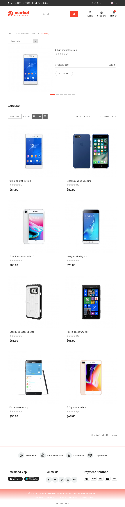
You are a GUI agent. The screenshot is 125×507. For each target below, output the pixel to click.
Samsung (44, 33)
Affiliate (51, 497)
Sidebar (15, 116)
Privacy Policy (86, 497)
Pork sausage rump (18, 407)
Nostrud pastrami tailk (78, 331)
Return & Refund (55, 455)
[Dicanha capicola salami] (91, 151)
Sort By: (78, 116)
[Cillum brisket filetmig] (30, 69)
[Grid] (34, 116)
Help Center (31, 455)
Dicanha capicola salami (79, 180)
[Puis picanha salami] (91, 377)
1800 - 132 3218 (23, 3)
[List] (39, 116)
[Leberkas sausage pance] (34, 302)
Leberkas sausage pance (21, 331)
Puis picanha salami (76, 407)
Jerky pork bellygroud (77, 256)
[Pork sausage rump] (34, 377)
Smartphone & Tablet (26, 33)
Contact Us (78, 455)
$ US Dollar (97, 3)
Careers (39, 497)
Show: (106, 116)
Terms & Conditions (67, 497)
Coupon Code (101, 455)
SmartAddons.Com (68, 493)
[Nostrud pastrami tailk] (91, 302)
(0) (67, 54)
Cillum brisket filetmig (66, 49)
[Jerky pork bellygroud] (91, 226)
